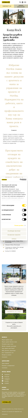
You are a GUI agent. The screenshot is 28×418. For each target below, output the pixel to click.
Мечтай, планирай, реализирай (9, 346)
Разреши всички (14, 230)
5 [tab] (10, 19)
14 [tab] (13, 22)
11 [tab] (20, 19)
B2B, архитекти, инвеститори (8, 350)
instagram (7, 379)
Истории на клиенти (6, 355)
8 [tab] (15, 19)
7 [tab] (13, 19)
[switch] (24, 210)
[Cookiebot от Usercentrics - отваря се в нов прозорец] (20, 180)
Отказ (14, 238)
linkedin (6, 383)
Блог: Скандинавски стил (8, 352)
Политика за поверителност (8, 365)
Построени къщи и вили (7, 344)
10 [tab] (18, 19)
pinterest (6, 376)
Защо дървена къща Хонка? (8, 348)
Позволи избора (14, 234)
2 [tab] (5, 19)
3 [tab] (7, 19)
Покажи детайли (18, 225)
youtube (6, 381)
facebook (6, 374)
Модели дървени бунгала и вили (9, 342)
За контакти (4, 357)
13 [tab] (23, 19)
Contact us (7, 6)
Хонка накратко (5, 363)
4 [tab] (8, 19)
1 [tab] (3, 19)
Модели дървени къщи (7, 340)
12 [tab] (21, 19)
